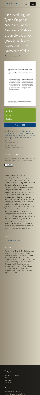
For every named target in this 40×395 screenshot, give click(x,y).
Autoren (9, 115)
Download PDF (20, 125)
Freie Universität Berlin (12, 392)
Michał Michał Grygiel (12, 240)
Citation (9, 118)
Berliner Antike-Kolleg (11, 375)
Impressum (8, 380)
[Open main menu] (33, 4)
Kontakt (6, 378)
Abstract (9, 111)
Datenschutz (8, 382)
